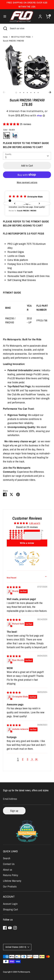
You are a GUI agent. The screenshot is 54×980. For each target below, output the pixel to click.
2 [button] (20, 92)
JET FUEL (14, 135)
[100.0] (21, 557)
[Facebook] (5, 928)
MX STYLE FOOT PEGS (21, 36)
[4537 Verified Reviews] (27, 842)
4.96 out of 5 (34, 523)
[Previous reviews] (15, 203)
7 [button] (38, 92)
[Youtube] (10, 928)
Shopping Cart (10, 909)
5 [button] (30, 92)
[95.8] (33, 557)
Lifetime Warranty (12, 881)
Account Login (10, 904)
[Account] (40, 15)
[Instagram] (15, 928)
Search (6, 858)
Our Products (9, 886)
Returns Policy (10, 875)
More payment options (27, 182)
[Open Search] (5, 28)
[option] (27, 67)
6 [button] (34, 92)
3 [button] (23, 92)
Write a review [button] (27, 543)
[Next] (50, 92)
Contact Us (9, 864)
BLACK (6, 135)
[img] (14, 587)
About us (7, 869)
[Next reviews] (39, 203)
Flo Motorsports (24, 971)
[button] (11, 124)
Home (5, 36)
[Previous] (4, 92)
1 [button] (16, 92)
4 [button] (27, 92)
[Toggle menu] (5, 16)
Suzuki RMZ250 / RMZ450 (13, 40)
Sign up (14, 811)
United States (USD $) (15, 947)
